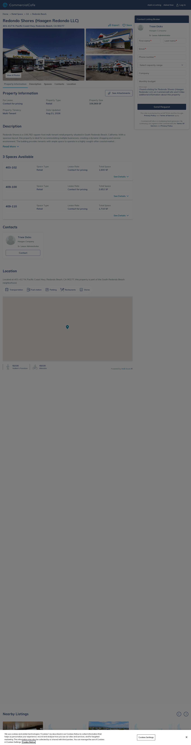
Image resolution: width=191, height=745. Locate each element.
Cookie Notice (29, 742)
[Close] (186, 737)
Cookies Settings (146, 737)
